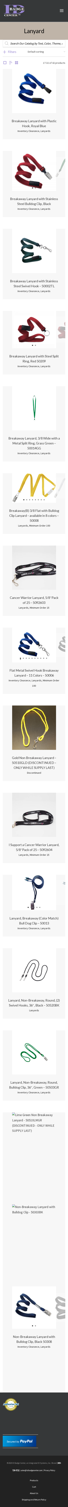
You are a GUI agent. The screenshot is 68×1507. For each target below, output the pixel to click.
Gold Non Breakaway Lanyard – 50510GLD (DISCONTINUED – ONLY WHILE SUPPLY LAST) (34, 763)
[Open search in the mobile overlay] (34, 43)
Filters (12, 52)
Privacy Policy (49, 1470)
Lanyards (45, 131)
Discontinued (34, 772)
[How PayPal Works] (19, 1441)
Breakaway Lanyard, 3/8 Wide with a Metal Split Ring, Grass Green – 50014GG (34, 443)
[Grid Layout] (16, 63)
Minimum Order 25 (39, 607)
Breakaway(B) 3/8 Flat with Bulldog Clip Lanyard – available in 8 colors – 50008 (34, 515)
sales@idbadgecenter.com (31, 1470)
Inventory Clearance (28, 131)
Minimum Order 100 (39, 525)
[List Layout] (11, 63)
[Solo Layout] (5, 63)
